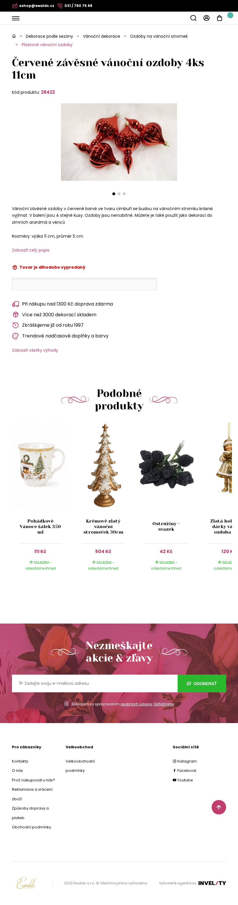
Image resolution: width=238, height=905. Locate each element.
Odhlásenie (164, 704)
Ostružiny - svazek (166, 526)
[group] (43, 501)
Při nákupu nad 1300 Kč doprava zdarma (67, 304)
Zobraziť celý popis (30, 250)
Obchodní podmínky (31, 827)
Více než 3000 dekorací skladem (59, 314)
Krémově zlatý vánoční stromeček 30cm (103, 526)
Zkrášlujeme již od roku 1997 (53, 325)
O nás (17, 770)
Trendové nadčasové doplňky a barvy (65, 336)
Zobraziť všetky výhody (35, 350)
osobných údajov (136, 704)
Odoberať (204, 683)
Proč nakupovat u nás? (33, 780)
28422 (48, 92)
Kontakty (20, 761)
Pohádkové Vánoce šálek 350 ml (40, 526)
